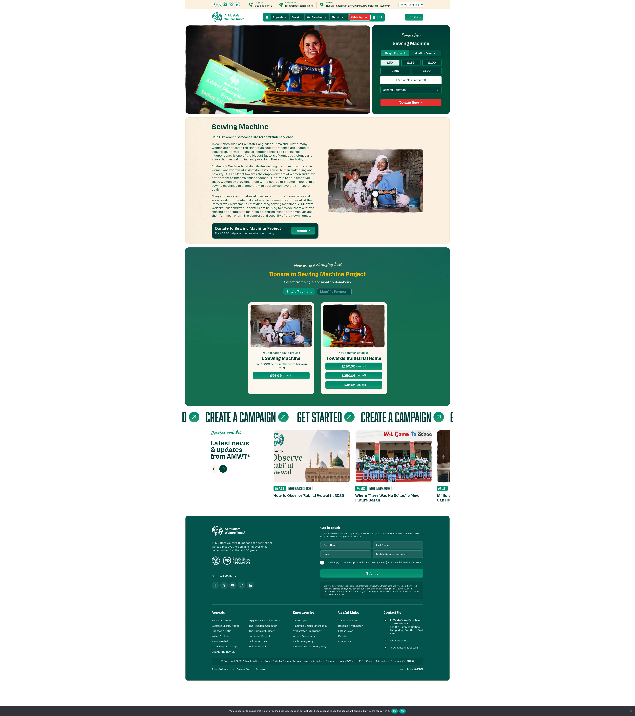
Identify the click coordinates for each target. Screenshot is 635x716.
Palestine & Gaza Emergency (310, 625)
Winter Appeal (301, 620)
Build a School (257, 646)
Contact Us (344, 641)
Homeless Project (259, 636)
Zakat (295, 17)
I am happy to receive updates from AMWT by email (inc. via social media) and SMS (374, 562)
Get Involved (315, 17)
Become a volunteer (350, 625)
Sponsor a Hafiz (221, 630)
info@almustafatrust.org (299, 5)
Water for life (220, 636)
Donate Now (409, 103)
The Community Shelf (262, 630)
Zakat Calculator (348, 620)
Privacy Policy (244, 669)
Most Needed (220, 641)
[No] (631, 711)
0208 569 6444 (263, 5)
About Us (337, 17)
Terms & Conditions (223, 669)
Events (342, 636)
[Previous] (214, 469)
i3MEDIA (418, 669)
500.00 (353, 385)
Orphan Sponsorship (224, 646)
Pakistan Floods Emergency (309, 646)
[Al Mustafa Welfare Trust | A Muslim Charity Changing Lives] (228, 17)
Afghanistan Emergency (307, 630)
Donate (412, 17)
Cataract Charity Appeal (226, 625)
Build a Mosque (258, 641)
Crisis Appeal (359, 17)
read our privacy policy (335, 589)
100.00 (354, 366)
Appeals (278, 17)
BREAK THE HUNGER (224, 651)
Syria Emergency (303, 641)
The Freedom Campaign (263, 625)
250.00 (354, 376)
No (402, 711)
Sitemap (260, 669)
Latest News (345, 630)
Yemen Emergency (304, 636)
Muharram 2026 (221, 620)
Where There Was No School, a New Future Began (387, 497)
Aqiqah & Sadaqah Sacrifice (265, 620)
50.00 (281, 376)
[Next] (223, 469)
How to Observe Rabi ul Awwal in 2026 (309, 495)
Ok (394, 711)
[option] (312, 464)
